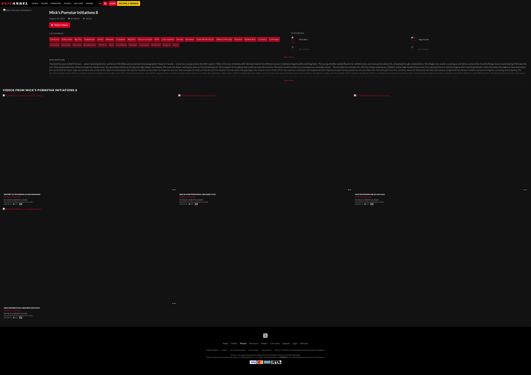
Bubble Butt (250, 39)
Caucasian (144, 45)
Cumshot (262, 39)
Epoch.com (218, 357)
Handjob (133, 45)
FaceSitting (121, 45)
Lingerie (166, 45)
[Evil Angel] (14, 3)
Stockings (66, 45)
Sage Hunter (367, 197)
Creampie (120, 39)
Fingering (54, 45)
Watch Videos (61, 25)
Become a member (128, 3)
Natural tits (67, 39)
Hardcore (54, 39)
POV (157, 39)
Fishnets (238, 39)
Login (112, 3)
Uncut (176, 45)
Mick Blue (7, 197)
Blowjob (109, 39)
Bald (111, 45)
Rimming (77, 45)
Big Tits (78, 39)
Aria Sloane (191, 197)
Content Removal (319, 357)
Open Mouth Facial (205, 39)
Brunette (190, 39)
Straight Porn (90, 45)
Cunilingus (274, 39)
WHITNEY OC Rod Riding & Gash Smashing (22, 194)
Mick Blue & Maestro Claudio (15, 200)
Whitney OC (16, 197)
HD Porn (102, 45)
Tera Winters (16, 310)
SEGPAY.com (284, 357)
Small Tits (156, 45)
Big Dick (131, 39)
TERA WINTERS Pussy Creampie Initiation (22, 308)
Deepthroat (89, 39)
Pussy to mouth (145, 39)
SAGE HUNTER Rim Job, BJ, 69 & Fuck (370, 194)
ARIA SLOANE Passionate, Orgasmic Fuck (197, 194)
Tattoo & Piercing (224, 39)
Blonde (180, 39)
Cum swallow (168, 39)
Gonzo (100, 39)
